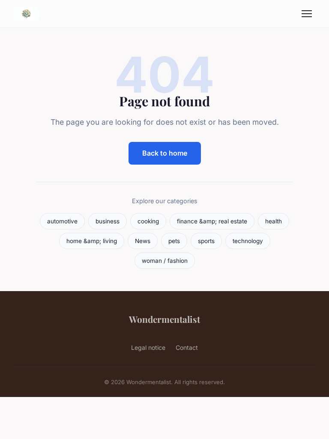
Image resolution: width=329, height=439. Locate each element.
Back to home (164, 153)
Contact (187, 347)
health (273, 221)
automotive (62, 221)
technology (248, 241)
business (108, 221)
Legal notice (148, 347)
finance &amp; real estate (212, 221)
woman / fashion (165, 260)
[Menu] (306, 14)
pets (174, 241)
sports (206, 241)
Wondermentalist (164, 319)
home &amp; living (91, 241)
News (142, 241)
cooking (148, 221)
